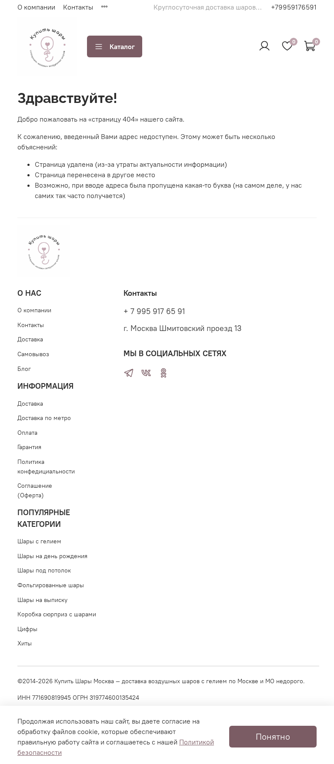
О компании (36, 7)
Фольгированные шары (50, 585)
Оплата (27, 433)
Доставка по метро (44, 418)
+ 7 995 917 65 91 (154, 311)
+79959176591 (294, 7)
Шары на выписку (42, 600)
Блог (24, 369)
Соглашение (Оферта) (34, 490)
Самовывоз (33, 354)
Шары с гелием (39, 541)
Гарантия (29, 447)
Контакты (78, 7)
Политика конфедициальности (46, 466)
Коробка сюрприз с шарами (56, 614)
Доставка (30, 339)
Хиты (24, 643)
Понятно (273, 736)
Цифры (27, 629)
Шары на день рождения (52, 556)
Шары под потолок (44, 570)
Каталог (122, 46)
